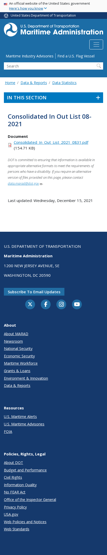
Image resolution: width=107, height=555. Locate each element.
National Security (18, 348)
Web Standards (16, 529)
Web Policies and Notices (25, 521)
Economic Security (19, 356)
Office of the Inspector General (30, 499)
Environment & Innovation (26, 378)
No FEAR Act (14, 492)
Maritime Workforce (21, 363)
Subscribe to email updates (34, 291)
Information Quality (20, 484)
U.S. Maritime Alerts (20, 416)
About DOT (13, 462)
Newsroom (13, 341)
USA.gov (11, 514)
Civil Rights (13, 477)
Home (10, 82)
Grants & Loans (17, 370)
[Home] (53, 31)
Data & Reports (34, 82)
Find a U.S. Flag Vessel (76, 56)
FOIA (8, 431)
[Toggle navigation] (96, 44)
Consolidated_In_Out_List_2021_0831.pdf (51, 142)
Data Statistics (64, 82)
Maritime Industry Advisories (30, 56)
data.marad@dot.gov (23, 183)
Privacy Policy (15, 507)
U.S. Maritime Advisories (24, 424)
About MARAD (16, 333)
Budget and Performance (25, 470)
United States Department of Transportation (43, 15)
